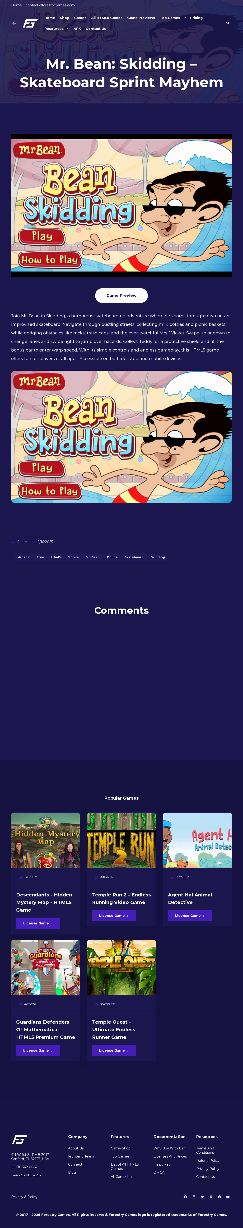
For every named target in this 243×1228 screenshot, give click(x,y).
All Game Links (123, 1177)
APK (77, 29)
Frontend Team (81, 1156)
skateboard (134, 557)
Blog (72, 1172)
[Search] (228, 23)
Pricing (196, 18)
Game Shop (121, 1148)
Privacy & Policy (24, 1197)
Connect (75, 1164)
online (112, 557)
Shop (64, 18)
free (40, 557)
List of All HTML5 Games (125, 1166)
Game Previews (141, 18)
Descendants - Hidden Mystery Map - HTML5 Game (44, 902)
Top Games (170, 18)
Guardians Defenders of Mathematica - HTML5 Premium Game (45, 1029)
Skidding (158, 557)
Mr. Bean (93, 557)
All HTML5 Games (106, 18)
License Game (36, 923)
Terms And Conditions (205, 1150)
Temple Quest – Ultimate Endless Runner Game (113, 1029)
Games (80, 18)
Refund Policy (208, 1160)
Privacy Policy (207, 1169)
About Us (76, 1148)
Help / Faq (162, 1164)
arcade (24, 557)
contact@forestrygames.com (50, 5)
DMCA (159, 1172)
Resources (54, 29)
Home (16, 5)
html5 (56, 557)
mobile (73, 557)
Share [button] (22, 542)
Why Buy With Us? (169, 1148)
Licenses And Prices (170, 1156)
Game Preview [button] (121, 295)
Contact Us (96, 29)
